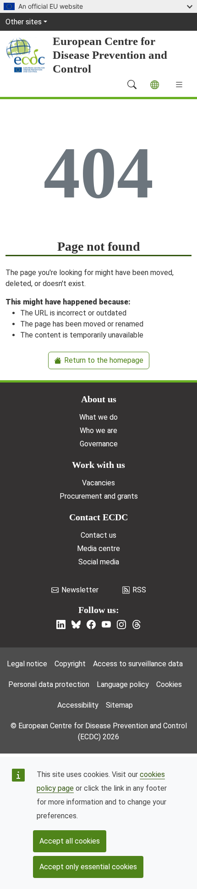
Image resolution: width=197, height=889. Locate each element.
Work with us (98, 465)
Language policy (123, 684)
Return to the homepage (103, 360)
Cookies (169, 684)
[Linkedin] (61, 624)
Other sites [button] (23, 21)
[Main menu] (179, 84)
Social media (98, 561)
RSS (139, 589)
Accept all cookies (69, 841)
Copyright (70, 663)
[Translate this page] (154, 84)
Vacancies (98, 482)
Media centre (98, 548)
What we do (98, 417)
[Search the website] (132, 84)
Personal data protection (48, 684)
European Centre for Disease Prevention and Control (110, 55)
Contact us (98, 535)
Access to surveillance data (138, 663)
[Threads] (136, 624)
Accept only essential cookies (88, 866)
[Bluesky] (76, 624)
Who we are (98, 430)
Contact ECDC (98, 517)
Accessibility (77, 705)
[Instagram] (121, 624)
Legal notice (27, 663)
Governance (99, 443)
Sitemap (119, 705)
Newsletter (79, 589)
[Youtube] (106, 624)
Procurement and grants (99, 496)
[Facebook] (91, 624)
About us (98, 399)
